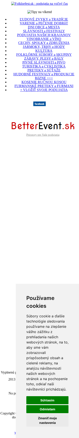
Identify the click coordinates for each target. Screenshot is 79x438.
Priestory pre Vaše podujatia (42, 134)
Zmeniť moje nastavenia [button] (47, 420)
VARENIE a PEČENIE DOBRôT (44, 23)
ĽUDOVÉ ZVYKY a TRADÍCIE (44, 19)
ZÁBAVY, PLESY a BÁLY (44, 58)
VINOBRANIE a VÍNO (44, 39)
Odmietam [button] (47, 409)
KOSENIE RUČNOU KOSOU (44, 82)
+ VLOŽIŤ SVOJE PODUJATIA (44, 90)
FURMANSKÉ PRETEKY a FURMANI (43, 86)
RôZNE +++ (44, 78)
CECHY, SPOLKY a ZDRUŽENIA (44, 43)
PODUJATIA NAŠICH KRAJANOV (44, 35)
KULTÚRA (43, 50)
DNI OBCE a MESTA (44, 27)
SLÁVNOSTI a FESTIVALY (44, 31)
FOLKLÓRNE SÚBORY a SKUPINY (44, 54)
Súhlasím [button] (47, 400)
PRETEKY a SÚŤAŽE (44, 70)
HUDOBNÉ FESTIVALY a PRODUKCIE (43, 74)
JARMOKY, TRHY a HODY (44, 47)
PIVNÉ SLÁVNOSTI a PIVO (43, 62)
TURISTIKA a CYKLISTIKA (44, 66)
